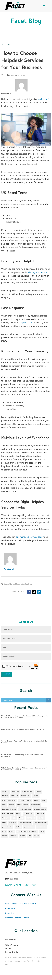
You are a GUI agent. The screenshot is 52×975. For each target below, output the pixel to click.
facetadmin (9, 569)
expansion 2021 (28, 813)
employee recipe (7, 813)
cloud (44, 800)
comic (4, 805)
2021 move (5, 791)
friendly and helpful (37, 273)
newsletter (12, 822)
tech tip (28, 584)
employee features (40, 809)
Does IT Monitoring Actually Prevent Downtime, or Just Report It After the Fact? (25, 717)
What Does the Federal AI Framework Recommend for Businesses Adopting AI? (24, 769)
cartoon (36, 800)
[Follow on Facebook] (29, 592)
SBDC (42, 831)
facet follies (40, 813)
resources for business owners (27, 831)
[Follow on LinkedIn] (39, 592)
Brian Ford (14, 796)
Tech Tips (6, 44)
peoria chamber (7, 827)
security (4, 836)
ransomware (41, 827)
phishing (18, 827)
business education (25, 800)
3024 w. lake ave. (27, 791)
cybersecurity (35, 805)
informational (31, 818)
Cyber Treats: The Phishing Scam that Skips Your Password (22, 755)
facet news (5, 818)
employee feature (25, 809)
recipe (4, 831)
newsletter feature (25, 822)
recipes (11, 831)
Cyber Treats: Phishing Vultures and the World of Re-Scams (24, 742)
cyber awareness (22, 805)
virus (29, 836)
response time (26, 323)
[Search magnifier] (48, 700)
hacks (14, 818)
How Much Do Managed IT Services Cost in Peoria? (23, 729)
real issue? (43, 99)
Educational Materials (14, 584)
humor (21, 818)
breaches (5, 796)
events (18, 813)
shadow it (13, 836)
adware (38, 791)
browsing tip (25, 796)
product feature (29, 827)
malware (41, 818)
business (35, 796)
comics (11, 805)
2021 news (15, 791)
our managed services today (30, 537)
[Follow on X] (34, 592)
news (4, 822)
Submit (7, 674)
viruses (36, 836)
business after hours (9, 800)
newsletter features (40, 822)
